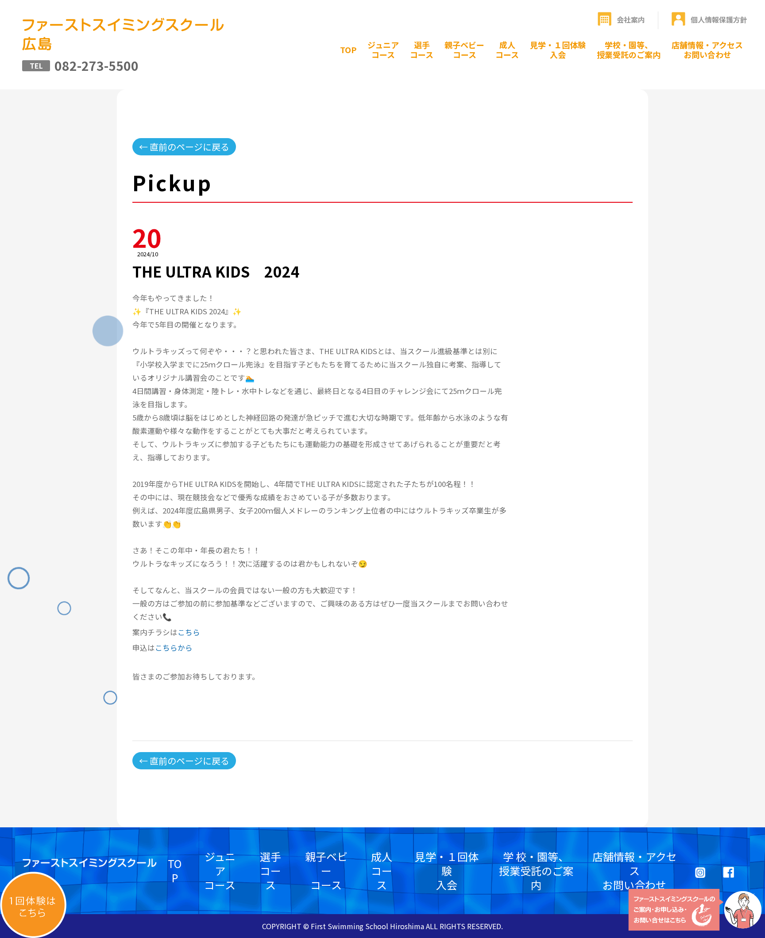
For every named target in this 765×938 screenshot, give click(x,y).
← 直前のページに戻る (184, 146)
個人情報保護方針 (719, 19)
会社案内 (631, 19)
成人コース (507, 49)
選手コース (421, 49)
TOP (348, 49)
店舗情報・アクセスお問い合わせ (707, 49)
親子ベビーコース (464, 49)
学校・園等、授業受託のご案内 (629, 49)
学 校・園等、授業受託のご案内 (536, 870)
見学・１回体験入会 (558, 49)
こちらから (174, 647)
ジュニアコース (383, 49)
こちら (189, 632)
